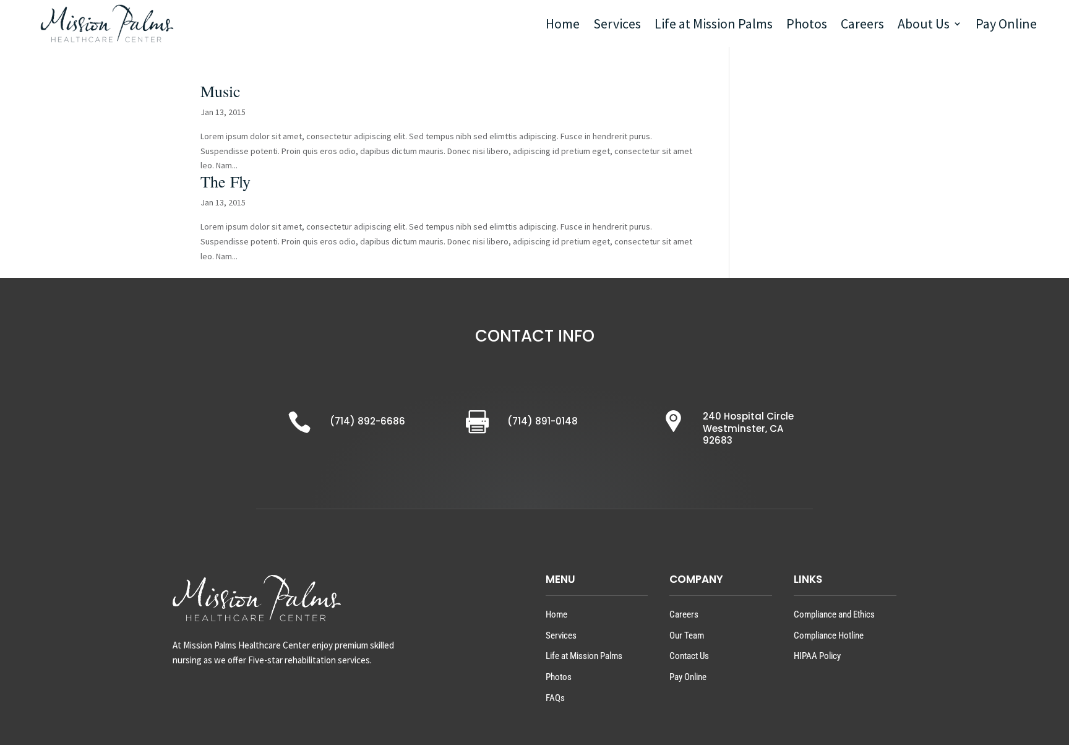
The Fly (225, 181)
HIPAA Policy (817, 655)
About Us (924, 23)
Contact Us (689, 655)
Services (617, 23)
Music (220, 90)
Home (563, 23)
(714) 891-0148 (542, 421)
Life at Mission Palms (714, 23)
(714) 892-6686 (367, 421)
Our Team (686, 635)
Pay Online (1006, 23)
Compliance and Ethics (834, 614)
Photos (806, 23)
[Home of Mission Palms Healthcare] (106, 23)
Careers (862, 23)
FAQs (555, 698)
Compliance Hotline (829, 635)
